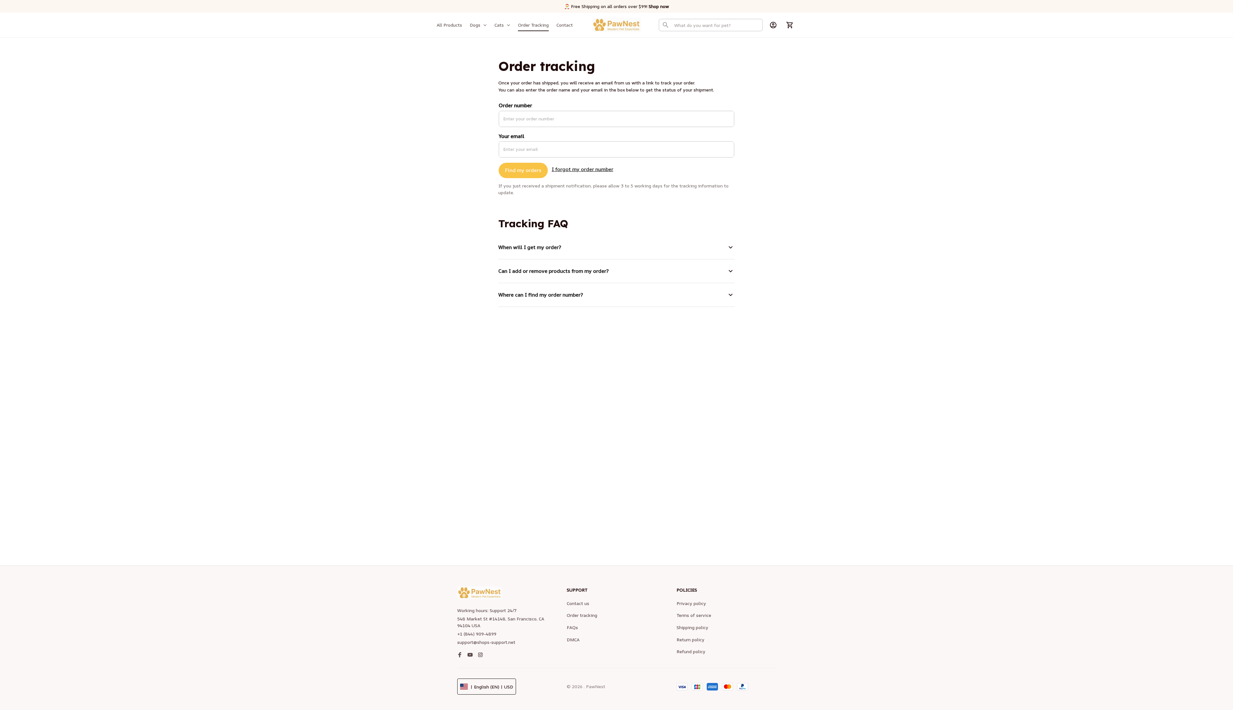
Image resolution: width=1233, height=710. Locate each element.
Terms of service (694, 615)
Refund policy (691, 651)
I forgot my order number (582, 169)
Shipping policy (692, 627)
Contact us (578, 603)
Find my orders (523, 170)
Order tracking (582, 615)
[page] (659, 6)
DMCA (573, 639)
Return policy (690, 639)
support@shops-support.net (486, 642)
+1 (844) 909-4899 (476, 634)
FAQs (572, 627)
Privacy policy (691, 603)
